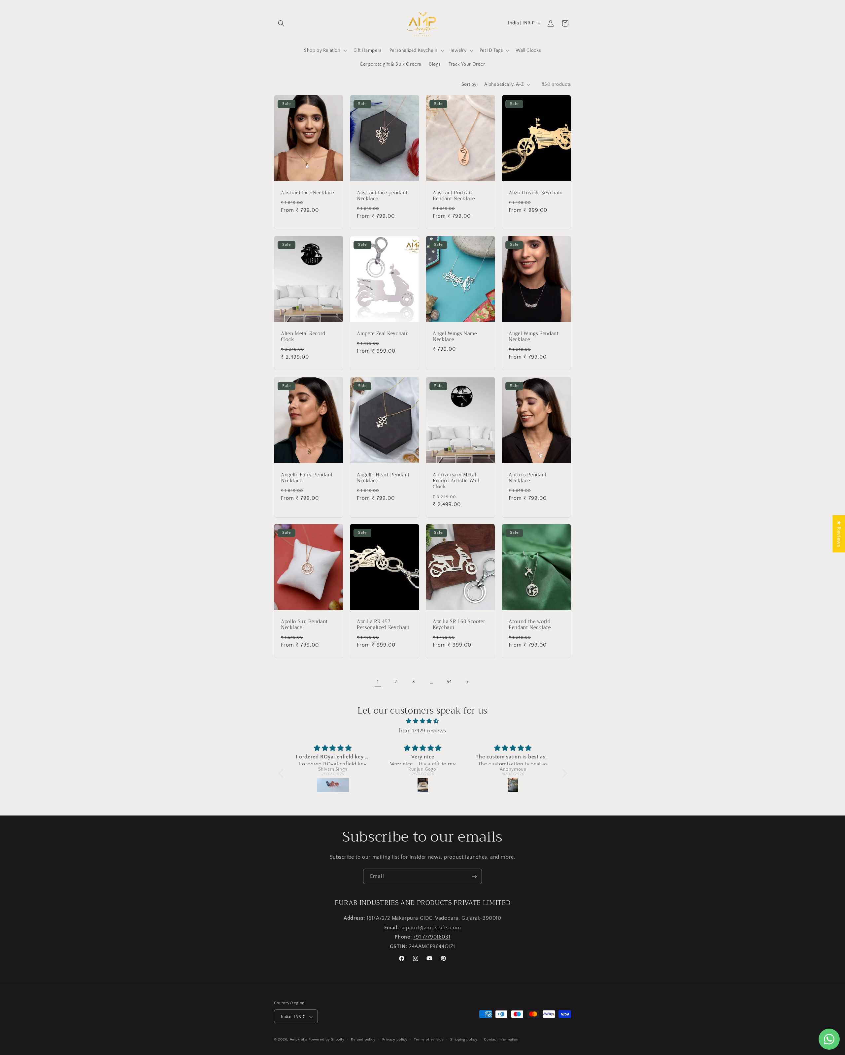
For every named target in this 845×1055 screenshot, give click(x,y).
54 (449, 682)
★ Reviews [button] (839, 533)
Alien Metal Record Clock (303, 337)
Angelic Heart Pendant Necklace (383, 478)
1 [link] (378, 682)
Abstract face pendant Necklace (382, 196)
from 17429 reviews (422, 731)
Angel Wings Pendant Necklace (534, 337)
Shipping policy (464, 1039)
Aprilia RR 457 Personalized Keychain (383, 625)
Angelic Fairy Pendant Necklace (307, 478)
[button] (281, 23)
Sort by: (469, 84)
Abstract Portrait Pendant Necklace (454, 196)
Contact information (501, 1039)
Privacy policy (395, 1039)
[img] (422, 721)
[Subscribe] (474, 876)
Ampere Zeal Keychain (383, 334)
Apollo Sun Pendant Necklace (304, 625)
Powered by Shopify (327, 1040)
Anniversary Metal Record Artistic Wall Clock (456, 481)
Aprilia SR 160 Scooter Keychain (459, 625)
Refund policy (363, 1039)
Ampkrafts (298, 1040)
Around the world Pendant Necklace (530, 625)
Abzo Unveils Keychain (536, 193)
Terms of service (429, 1039)
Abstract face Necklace (307, 193)
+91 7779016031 (431, 937)
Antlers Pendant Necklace (528, 478)
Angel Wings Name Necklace (455, 337)
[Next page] (467, 682)
